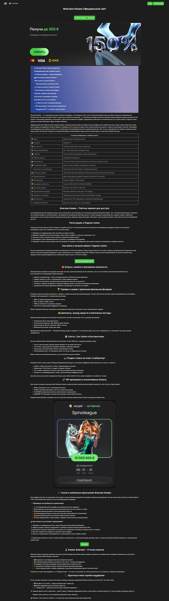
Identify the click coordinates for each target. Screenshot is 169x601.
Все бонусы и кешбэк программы (47, 90)
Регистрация (158, 3)
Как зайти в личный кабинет (45, 81)
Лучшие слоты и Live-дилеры (46, 100)
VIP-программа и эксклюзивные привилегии (51, 106)
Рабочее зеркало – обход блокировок (49, 74)
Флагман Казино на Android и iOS (47, 84)
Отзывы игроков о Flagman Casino (48, 87)
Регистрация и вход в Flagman (46, 77)
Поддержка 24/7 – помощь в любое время (50, 109)
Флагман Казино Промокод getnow (48, 68)
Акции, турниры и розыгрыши (46, 93)
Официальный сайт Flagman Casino (48, 71)
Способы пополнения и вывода (46, 96)
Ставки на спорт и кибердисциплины (48, 103)
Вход (150, 3)
